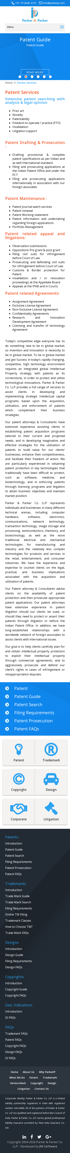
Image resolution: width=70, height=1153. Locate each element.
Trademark (50, 1077)
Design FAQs (13, 967)
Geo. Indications (18, 1005)
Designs (12, 942)
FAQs (9, 1027)
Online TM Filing (16, 914)
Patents (11, 837)
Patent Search (28, 704)
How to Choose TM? (18, 927)
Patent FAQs (26, 728)
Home (14, 1072)
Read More (35, 72)
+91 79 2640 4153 (25, 3)
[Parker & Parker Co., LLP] (35, 14)
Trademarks (15, 883)
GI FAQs (10, 1018)
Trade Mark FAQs (17, 933)
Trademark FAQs (16, 1034)
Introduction (13, 843)
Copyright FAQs (15, 995)
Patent (21, 688)
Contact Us (42, 1088)
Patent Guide (27, 696)
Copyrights (14, 976)
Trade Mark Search (18, 902)
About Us (28, 1072)
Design (52, 1083)
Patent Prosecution (33, 720)
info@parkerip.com (53, 3)
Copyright (37, 1083)
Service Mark (18, 1083)
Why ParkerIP (47, 1072)
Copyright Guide (16, 989)
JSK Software (48, 1146)
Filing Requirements (34, 712)
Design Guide (14, 955)
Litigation (24, 1088)
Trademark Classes (18, 921)
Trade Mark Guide (17, 896)
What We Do (17, 1077)
